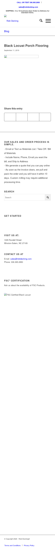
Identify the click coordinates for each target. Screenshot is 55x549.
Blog (6, 31)
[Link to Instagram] (35, 542)
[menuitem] (28, 2)
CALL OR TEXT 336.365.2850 (28, 2)
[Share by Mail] (45, 117)
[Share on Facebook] (10, 117)
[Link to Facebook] (44, 542)
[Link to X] (39, 542)
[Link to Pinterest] (48, 542)
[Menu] (46, 21)
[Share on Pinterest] (33, 117)
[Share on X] (22, 117)
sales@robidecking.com (28, 7)
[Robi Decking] (23, 21)
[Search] (39, 21)
